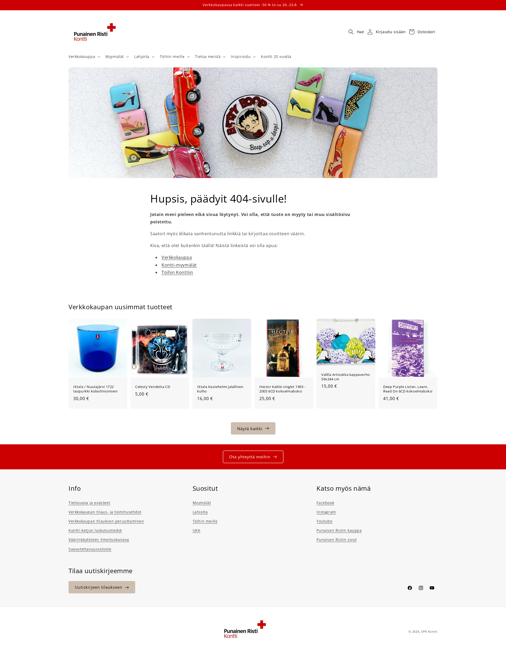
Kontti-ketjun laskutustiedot (95, 530)
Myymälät (202, 502)
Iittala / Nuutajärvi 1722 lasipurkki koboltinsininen (95, 389)
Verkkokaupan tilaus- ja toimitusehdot (105, 511)
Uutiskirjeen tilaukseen (98, 587)
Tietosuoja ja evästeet (89, 502)
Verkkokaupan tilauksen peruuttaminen (106, 520)
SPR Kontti (429, 631)
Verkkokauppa (177, 257)
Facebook (325, 502)
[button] (83, 56)
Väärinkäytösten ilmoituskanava (99, 539)
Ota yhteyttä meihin (249, 456)
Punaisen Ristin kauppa (339, 530)
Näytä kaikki (249, 428)
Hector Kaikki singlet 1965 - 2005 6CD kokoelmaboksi (282, 389)
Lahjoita (200, 511)
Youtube (324, 520)
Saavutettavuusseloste (90, 548)
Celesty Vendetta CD (152, 387)
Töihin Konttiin (177, 273)
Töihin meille (205, 520)
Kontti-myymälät (179, 265)
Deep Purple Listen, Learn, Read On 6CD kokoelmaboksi (407, 389)
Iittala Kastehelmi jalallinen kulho (220, 389)
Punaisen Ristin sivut (337, 539)
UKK (197, 530)
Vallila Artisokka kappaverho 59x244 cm (345, 376)
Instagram (326, 511)
